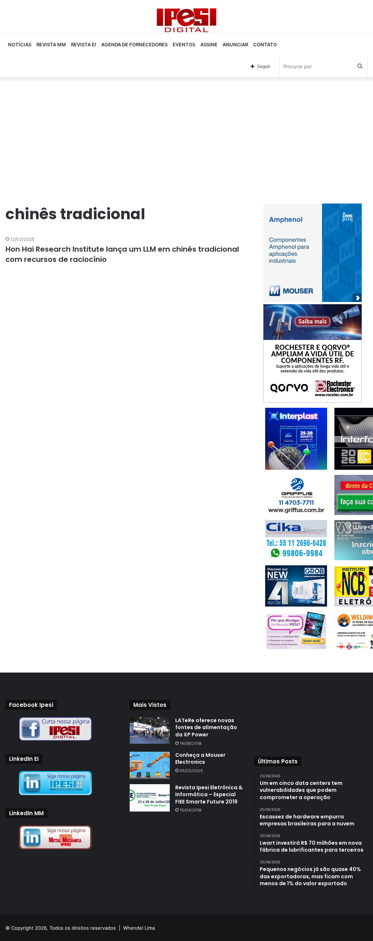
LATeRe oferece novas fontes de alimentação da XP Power (206, 727)
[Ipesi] (186, 18)
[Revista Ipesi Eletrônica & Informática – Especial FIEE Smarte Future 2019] (150, 798)
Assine (208, 44)
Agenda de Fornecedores (134, 44)
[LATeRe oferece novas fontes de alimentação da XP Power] (150, 730)
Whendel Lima (139, 928)
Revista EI (83, 44)
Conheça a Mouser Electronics (200, 758)
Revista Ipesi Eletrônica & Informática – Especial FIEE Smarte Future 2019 (209, 794)
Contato (265, 44)
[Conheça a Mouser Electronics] (150, 765)
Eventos (184, 44)
